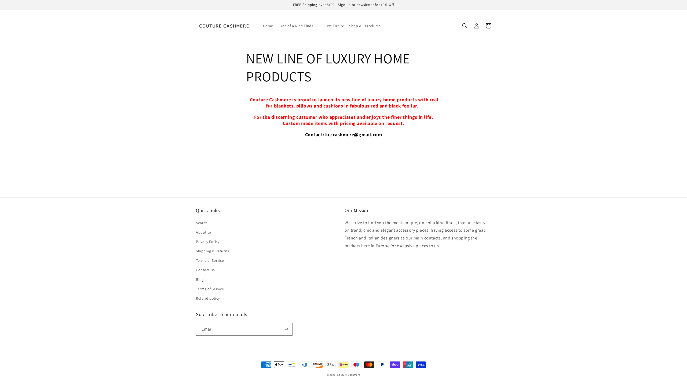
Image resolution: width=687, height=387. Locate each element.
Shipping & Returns (212, 251)
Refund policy (208, 298)
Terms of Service (210, 260)
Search (202, 222)
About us (204, 232)
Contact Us (205, 269)
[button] (298, 25)
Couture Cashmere (348, 375)
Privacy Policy (207, 241)
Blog (200, 279)
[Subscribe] (286, 329)
